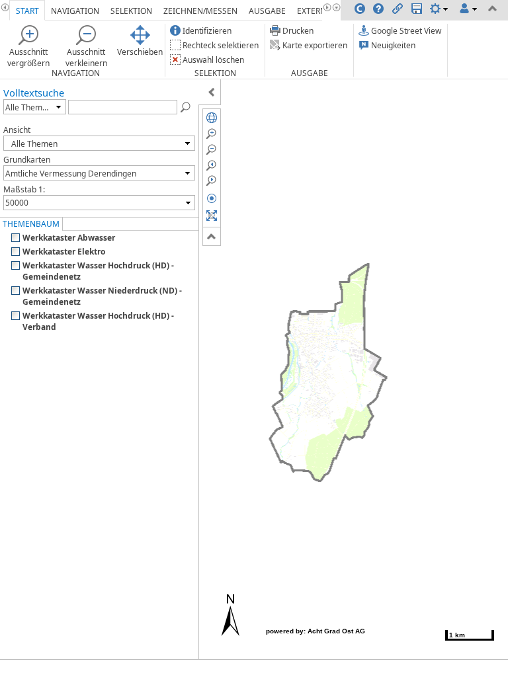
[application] (254, 338)
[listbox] (34, 106)
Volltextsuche (33, 92)
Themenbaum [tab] (31, 223)
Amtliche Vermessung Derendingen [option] (70, 173)
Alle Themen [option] (28, 107)
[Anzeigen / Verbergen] (211, 92)
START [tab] (27, 11)
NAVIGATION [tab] (75, 11)
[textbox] (92, 202)
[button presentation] (188, 203)
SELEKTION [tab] (131, 11)
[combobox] (99, 202)
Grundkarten (26, 159)
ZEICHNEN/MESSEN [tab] (200, 11)
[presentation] (58, 107)
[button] (186, 106)
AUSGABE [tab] (267, 11)
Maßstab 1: (24, 189)
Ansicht (16, 130)
